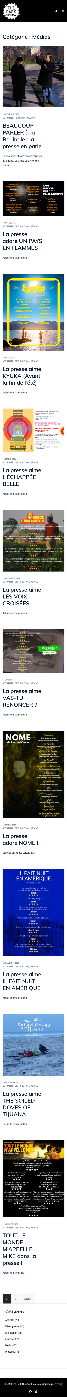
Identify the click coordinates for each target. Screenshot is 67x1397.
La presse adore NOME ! (20, 839)
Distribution (22, 226)
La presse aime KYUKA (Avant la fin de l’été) (22, 375)
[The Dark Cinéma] (11, 11)
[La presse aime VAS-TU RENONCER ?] (33, 651)
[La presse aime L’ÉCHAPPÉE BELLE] (33, 430)
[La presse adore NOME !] (33, 774)
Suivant (27, 1299)
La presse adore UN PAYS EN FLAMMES (22, 241)
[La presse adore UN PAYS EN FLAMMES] (33, 198)
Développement (13, 1326)
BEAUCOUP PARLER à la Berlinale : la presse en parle (22, 136)
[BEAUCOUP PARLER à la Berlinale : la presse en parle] (33, 76)
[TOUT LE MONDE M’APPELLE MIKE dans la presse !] (33, 1178)
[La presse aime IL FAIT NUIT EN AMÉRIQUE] (33, 912)
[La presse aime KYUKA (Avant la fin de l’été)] (33, 312)
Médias (31, 118)
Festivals (20, 118)
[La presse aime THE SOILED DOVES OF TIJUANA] (33, 1044)
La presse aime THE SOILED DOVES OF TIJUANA (22, 1104)
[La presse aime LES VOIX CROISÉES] (33, 540)
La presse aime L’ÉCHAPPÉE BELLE (22, 477)
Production (10, 1351)
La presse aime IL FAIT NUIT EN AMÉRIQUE (22, 981)
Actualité (8, 118)
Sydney (59, 1384)
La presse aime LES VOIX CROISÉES (22, 596)
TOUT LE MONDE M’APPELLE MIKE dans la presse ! (19, 1249)
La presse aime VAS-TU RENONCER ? (22, 698)
